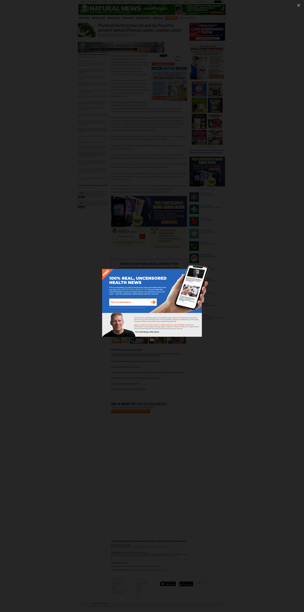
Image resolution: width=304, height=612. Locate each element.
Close (152, 340)
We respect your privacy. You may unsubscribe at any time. (127, 307)
